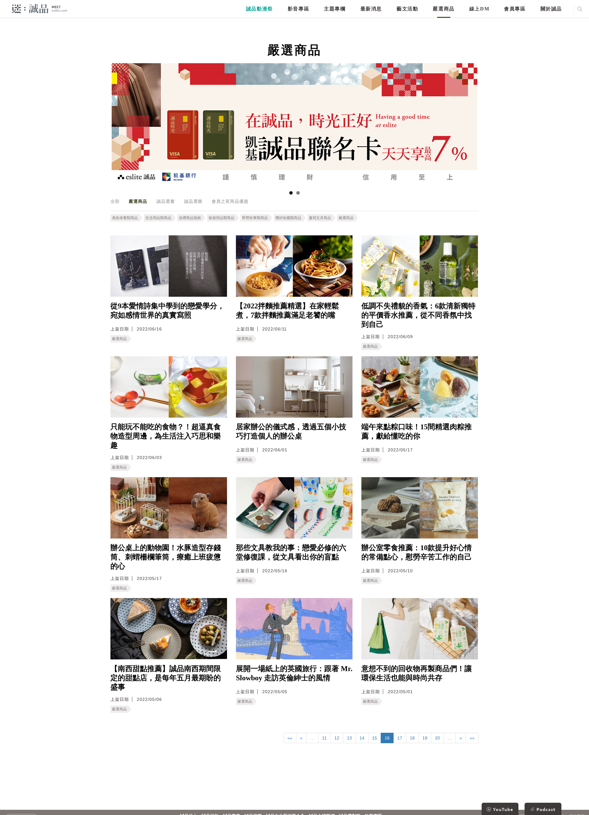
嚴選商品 (443, 8)
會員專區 (514, 8)
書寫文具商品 (320, 218)
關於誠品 (551, 8)
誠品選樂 (193, 201)
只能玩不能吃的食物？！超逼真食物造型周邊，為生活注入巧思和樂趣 (165, 436)
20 (437, 738)
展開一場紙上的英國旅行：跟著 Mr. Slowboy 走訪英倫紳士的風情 (294, 673)
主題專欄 (334, 8)
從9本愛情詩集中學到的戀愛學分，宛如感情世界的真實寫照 (167, 310)
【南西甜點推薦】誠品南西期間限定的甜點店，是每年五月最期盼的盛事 (165, 678)
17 (399, 738)
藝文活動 (407, 8)
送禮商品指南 (190, 218)
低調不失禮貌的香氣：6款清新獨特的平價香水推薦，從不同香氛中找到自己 (418, 315)
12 (336, 738)
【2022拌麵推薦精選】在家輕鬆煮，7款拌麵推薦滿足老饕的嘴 (287, 310)
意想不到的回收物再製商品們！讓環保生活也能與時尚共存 (416, 673)
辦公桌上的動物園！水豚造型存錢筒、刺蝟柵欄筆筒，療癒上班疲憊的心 (165, 557)
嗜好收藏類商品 (288, 218)
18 (412, 738)
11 (324, 738)
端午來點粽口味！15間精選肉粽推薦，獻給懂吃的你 (416, 431)
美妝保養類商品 (125, 218)
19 (424, 738)
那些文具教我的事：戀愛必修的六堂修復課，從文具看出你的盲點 (291, 552)
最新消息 (371, 8)
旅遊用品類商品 (221, 218)
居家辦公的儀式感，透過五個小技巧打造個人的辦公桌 (291, 431)
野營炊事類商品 (255, 218)
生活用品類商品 (158, 218)
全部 (115, 201)
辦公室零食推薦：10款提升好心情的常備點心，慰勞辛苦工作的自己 (416, 552)
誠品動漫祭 (259, 8)
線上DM (479, 8)
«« (289, 738)
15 (374, 738)
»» (472, 738)
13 (349, 738)
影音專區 (298, 8)
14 (362, 738)
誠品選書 (165, 201)
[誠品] (39, 8)
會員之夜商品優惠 (230, 201)
